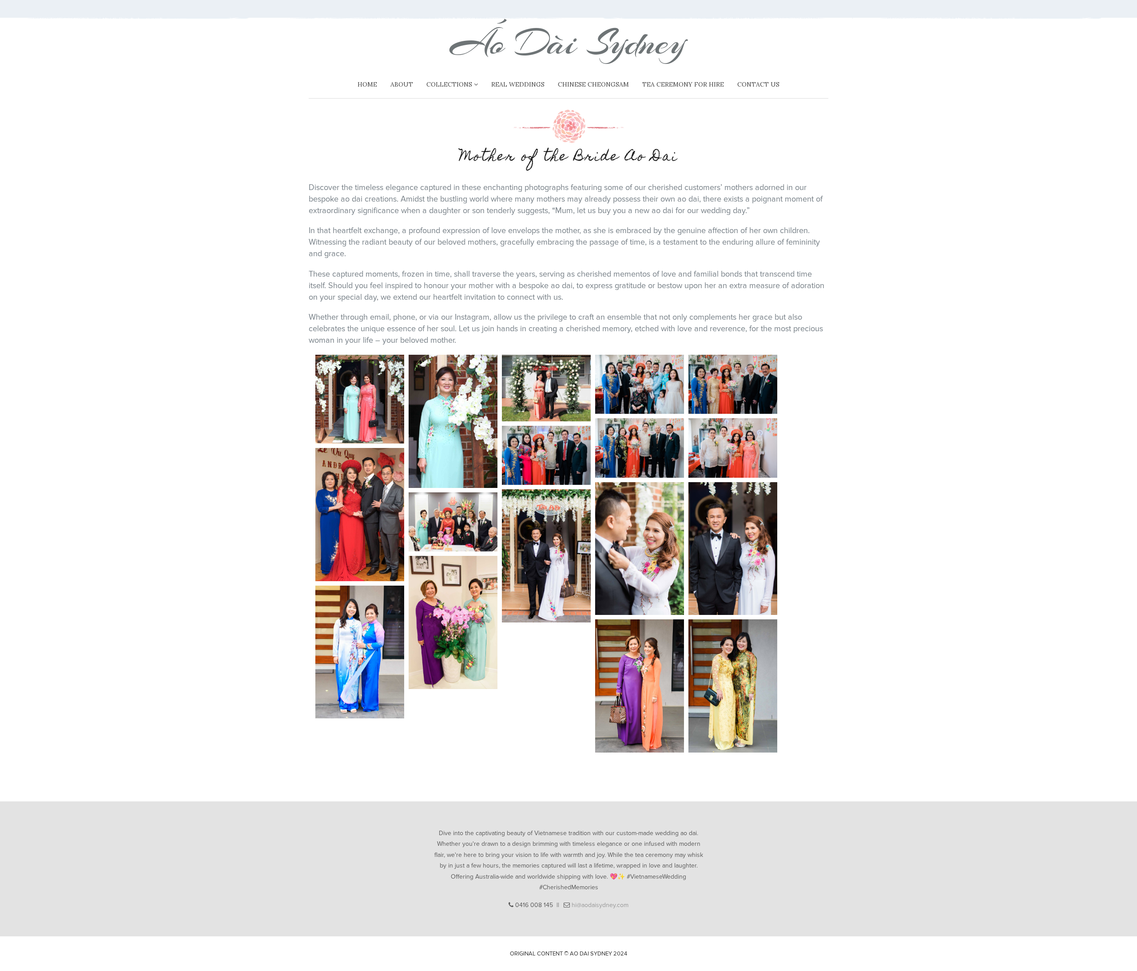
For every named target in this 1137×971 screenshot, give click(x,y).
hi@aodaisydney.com (600, 905)
